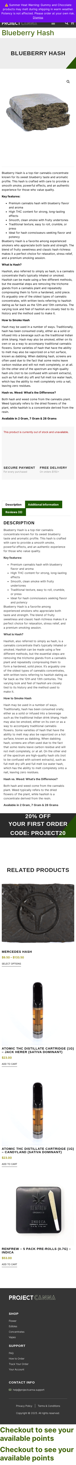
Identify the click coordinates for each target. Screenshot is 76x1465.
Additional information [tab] (43, 504)
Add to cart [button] (9, 1064)
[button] (53, 23)
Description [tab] (13, 504)
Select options (11, 964)
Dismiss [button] (38, 17)
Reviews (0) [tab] (13, 512)
